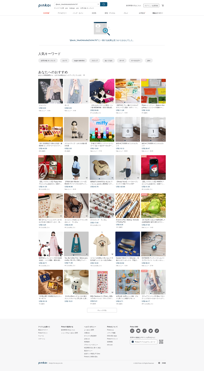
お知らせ (87, 338)
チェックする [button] (102, 310)
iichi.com (110, 344)
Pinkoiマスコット (112, 338)
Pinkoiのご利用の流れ (91, 356)
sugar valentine (79, 60)
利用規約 (87, 341)
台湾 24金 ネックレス (87, 8)
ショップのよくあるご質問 (69, 333)
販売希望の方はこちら (133, 5)
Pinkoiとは (110, 330)
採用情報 (110, 341)
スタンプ (95, 60)
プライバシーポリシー (91, 344)
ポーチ (122, 60)
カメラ (64, 60)
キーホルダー (135, 60)
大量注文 (87, 333)
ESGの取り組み (112, 336)
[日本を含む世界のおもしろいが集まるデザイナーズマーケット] (44, 5)
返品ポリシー (88, 350)
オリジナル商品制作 (90, 336)
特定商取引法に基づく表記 (92, 347)
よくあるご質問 (89, 330)
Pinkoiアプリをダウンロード (145, 342)
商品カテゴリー (43, 330)
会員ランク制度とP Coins (92, 353)
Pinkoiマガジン (43, 333)
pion (66, 8)
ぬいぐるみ (108, 60)
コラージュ (41, 338)
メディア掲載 (111, 333)
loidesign (72, 8)
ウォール (41, 336)
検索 (103, 4)
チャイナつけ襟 (59, 8)
